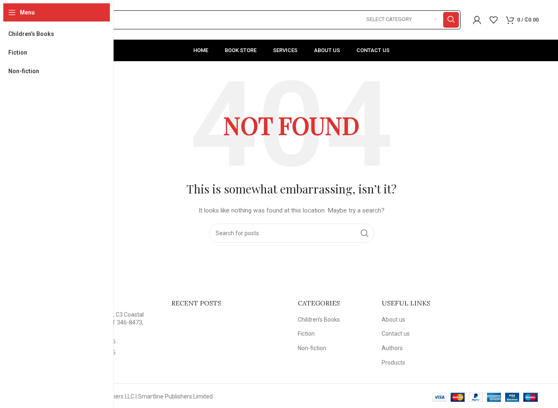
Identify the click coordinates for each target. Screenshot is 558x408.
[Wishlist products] (493, 20)
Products (393, 362)
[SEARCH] (451, 20)
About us (393, 319)
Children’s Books (319, 319)
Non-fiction (312, 348)
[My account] (477, 20)
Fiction (306, 333)
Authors (392, 348)
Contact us (396, 333)
